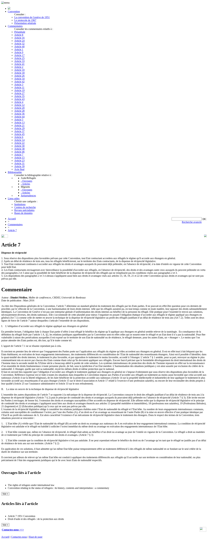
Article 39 (19, 166)
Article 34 (19, 78)
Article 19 (19, 90)
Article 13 (19, 122)
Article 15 (19, 157)
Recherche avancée (192, 222)
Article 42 (19, 81)
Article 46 (19, 151)
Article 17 (19, 55)
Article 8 (18, 34)
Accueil (12, 218)
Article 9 (18, 52)
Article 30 (19, 146)
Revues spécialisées (24, 210)
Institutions (20, 204)
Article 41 (19, 64)
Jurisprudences (28, 195)
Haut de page (35, 536)
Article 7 (18, 154)
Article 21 (19, 125)
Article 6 (18, 137)
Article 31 (19, 163)
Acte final (19, 169)
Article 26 (19, 75)
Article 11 (19, 87)
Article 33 (19, 61)
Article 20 (19, 108)
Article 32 (19, 43)
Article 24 (19, 40)
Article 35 (19, 96)
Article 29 (19, 128)
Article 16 (19, 37)
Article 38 (19, 148)
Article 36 (19, 113)
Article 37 (19, 131)
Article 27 (19, 93)
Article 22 (19, 143)
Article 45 (19, 134)
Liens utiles (14, 198)
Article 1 (18, 49)
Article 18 (19, 72)
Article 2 (18, 67)
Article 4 (18, 102)
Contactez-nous (19, 536)
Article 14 (19, 140)
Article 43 (19, 99)
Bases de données (23, 213)
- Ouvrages (26, 181)
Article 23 (19, 160)
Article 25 (19, 58)
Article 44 (19, 116)
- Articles (25, 183)
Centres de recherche (25, 207)
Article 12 (19, 105)
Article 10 (19, 70)
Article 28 (19, 110)
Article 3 (18, 84)
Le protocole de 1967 (25, 20)
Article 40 (19, 46)
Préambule (19, 32)
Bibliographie (15, 172)
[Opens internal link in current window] (203, 530)
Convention (14, 11)
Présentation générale (25, 23)
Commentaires (15, 26)
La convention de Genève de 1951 (32, 17)
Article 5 (18, 119)
